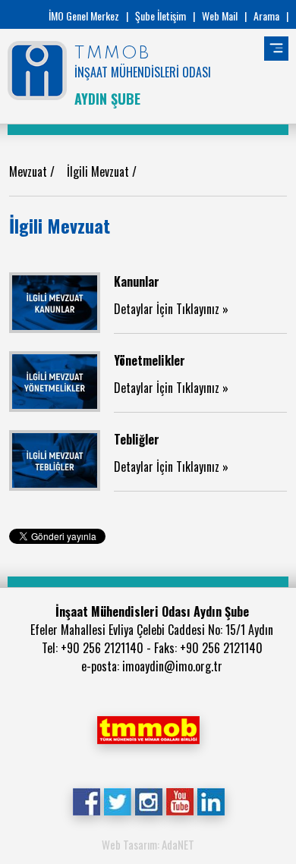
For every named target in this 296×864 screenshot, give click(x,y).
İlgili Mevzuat (99, 171)
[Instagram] (148, 800)
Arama (266, 16)
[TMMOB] (148, 728)
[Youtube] (179, 800)
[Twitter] (117, 800)
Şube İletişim (160, 16)
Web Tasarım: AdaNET (148, 844)
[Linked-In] (211, 800)
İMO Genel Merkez (84, 16)
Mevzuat (29, 171)
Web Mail (220, 16)
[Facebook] (86, 800)
